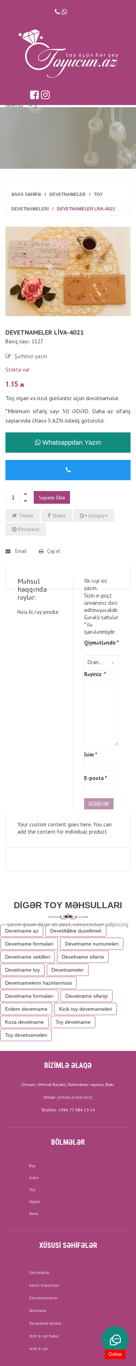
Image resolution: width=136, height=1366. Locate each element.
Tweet (25, 515)
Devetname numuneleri (92, 944)
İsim (90, 754)
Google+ (97, 515)
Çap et (53, 551)
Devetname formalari (29, 944)
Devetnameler (67, 194)
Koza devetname (24, 1022)
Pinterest (28, 529)
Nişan (34, 1201)
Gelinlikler (39, 1272)
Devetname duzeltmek (76, 931)
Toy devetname (73, 1022)
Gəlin (34, 1177)
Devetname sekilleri (27, 957)
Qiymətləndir (101, 642)
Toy (32, 1189)
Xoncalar (37, 1310)
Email (20, 551)
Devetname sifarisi (83, 957)
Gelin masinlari (44, 1285)
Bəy (32, 1165)
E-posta (95, 778)
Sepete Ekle (52, 497)
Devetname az (21, 931)
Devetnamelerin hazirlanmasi (38, 983)
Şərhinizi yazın (31, 356)
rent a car (38, 1348)
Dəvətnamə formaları (29, 996)
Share (58, 515)
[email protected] (74, 1097)
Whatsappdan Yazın (71, 442)
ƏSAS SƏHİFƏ (26, 194)
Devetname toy (22, 970)
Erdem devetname (26, 1009)
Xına (33, 1213)
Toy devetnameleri (26, 1035)
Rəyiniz (95, 674)
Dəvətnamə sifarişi (86, 996)
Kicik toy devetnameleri (85, 1009)
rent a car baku (44, 1335)
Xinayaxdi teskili (45, 1323)
